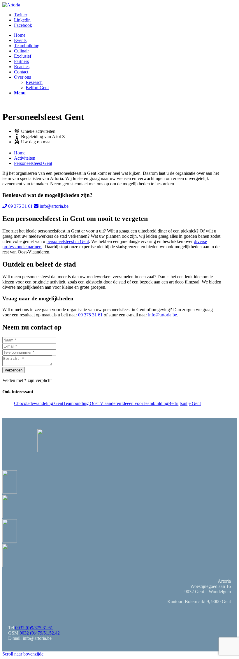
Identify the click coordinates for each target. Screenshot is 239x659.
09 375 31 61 (20, 206)
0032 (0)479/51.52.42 (40, 632)
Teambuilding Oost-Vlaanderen (92, 403)
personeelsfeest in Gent (67, 241)
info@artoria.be (53, 206)
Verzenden (13, 370)
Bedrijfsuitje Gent (184, 403)
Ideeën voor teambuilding (144, 403)
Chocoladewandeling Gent (38, 403)
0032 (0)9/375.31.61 (34, 627)
